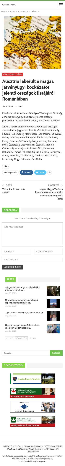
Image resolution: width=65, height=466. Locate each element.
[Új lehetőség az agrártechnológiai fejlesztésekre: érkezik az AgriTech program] (53, 303)
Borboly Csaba (8, 4)
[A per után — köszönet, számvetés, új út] (53, 316)
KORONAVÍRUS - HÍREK (12, 74)
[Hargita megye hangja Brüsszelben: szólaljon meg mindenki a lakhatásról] (53, 328)
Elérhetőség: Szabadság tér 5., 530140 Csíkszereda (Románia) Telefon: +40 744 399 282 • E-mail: (32, 457)
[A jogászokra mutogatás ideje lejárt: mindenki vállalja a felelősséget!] (53, 291)
